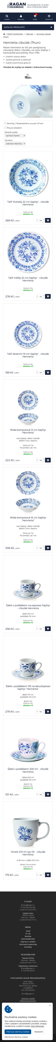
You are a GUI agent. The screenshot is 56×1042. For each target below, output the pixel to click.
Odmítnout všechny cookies (16, 1037)
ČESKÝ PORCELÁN (15, 34)
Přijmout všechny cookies (18, 1032)
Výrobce (9, 140)
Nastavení (39, 1032)
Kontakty (28, 947)
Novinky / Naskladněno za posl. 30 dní (25, 123)
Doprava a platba (28, 942)
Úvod (28, 931)
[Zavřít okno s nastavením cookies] (49, 1006)
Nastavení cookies (28, 998)
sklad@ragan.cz (29, 968)
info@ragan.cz (28, 994)
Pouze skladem (14, 128)
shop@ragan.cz (29, 905)
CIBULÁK (29, 34)
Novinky (28, 936)
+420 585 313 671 (29, 971)
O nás (28, 933)
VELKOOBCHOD (28, 939)
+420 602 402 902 (28, 907)
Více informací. (37, 1026)
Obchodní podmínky (28, 944)
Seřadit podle (11, 132)
